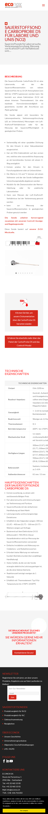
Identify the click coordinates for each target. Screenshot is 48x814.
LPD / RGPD (9, 749)
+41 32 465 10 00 (13, 783)
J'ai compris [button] (24, 810)
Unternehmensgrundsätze (15, 741)
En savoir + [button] (6, 806)
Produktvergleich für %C (14, 715)
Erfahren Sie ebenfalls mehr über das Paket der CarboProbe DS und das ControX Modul (24, 342)
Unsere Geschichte (12, 736)
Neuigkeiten (9, 723)
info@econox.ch (13, 790)
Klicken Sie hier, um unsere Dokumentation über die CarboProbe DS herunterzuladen (24, 318)
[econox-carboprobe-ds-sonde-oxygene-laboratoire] (24, 275)
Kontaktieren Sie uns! (24, 652)
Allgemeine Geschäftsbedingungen (19, 745)
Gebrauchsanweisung (13, 719)
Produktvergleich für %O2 (15, 711)
